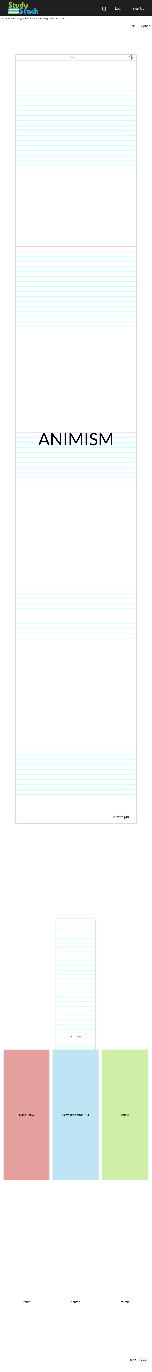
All (12, 18)
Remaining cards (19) (75, 1114)
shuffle (75, 1301)
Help (132, 26)
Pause (143, 1360)
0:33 (133, 1360)
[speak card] (131, 59)
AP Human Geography (42, 18)
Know (125, 1114)
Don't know (26, 1114)
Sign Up (138, 8)
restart (125, 1301)
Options (146, 26)
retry (26, 1301)
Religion (60, 18)
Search (5, 18)
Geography (22, 18)
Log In (120, 8)
